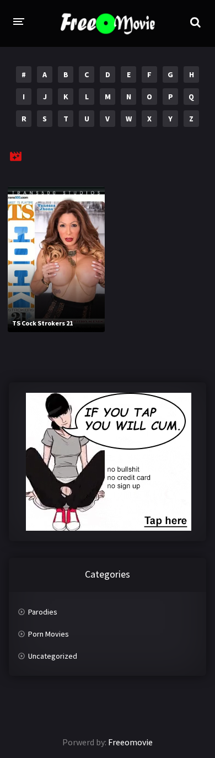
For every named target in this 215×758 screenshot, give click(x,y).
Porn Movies (48, 634)
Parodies (42, 612)
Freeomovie (130, 742)
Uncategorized (52, 656)
